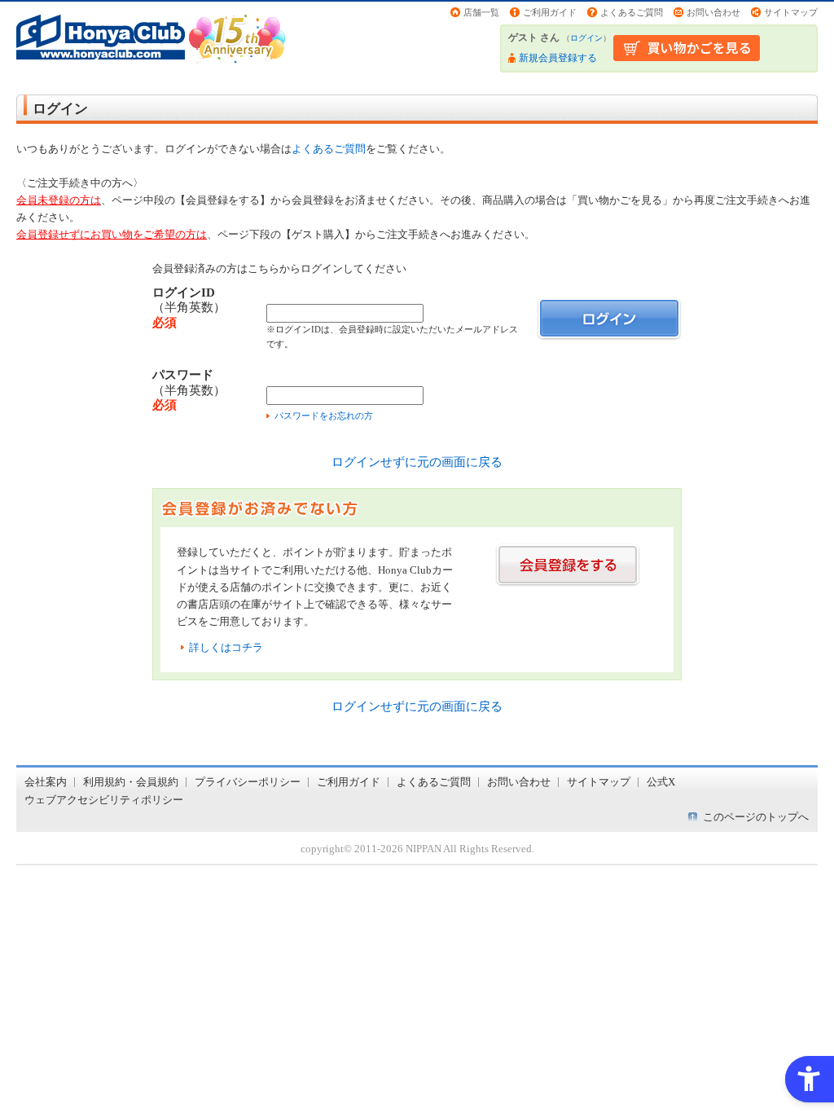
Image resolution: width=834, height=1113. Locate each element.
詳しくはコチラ (226, 647)
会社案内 (45, 782)
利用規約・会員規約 (130, 782)
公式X (661, 782)
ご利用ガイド (550, 12)
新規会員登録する (558, 58)
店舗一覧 (481, 12)
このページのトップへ (756, 817)
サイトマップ (791, 12)
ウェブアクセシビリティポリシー (103, 800)
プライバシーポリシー (248, 782)
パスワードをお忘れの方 (323, 415)
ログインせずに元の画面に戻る (417, 462)
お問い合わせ (713, 12)
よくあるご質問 (631, 12)
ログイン (586, 37)
